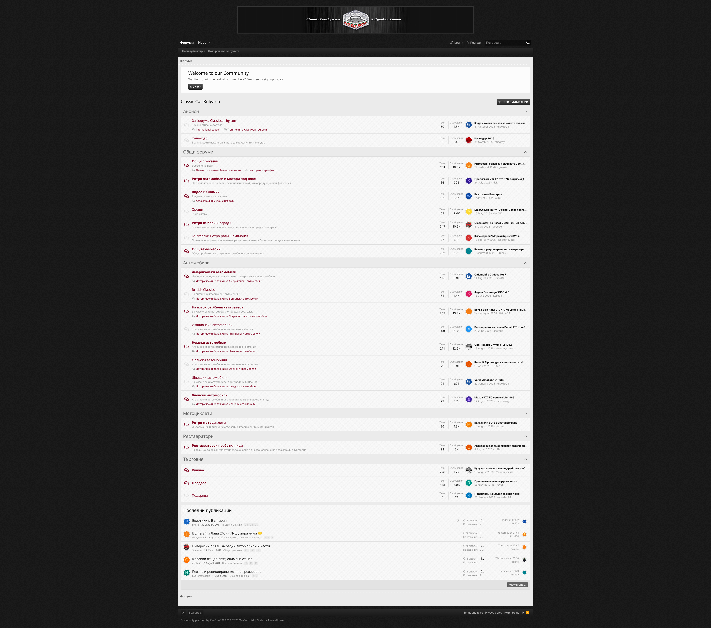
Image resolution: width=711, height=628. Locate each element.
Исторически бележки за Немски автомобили (225, 351)
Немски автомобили (209, 342)
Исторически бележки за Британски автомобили (227, 298)
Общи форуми (198, 152)
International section (208, 129)
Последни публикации (207, 510)
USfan (496, 366)
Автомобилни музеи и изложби (215, 200)
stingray (500, 141)
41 (256, 563)
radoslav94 (504, 497)
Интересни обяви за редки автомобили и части (505, 163)
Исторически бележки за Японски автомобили (225, 403)
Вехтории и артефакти (263, 170)
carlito (515, 561)
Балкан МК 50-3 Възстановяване (495, 422)
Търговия (193, 459)
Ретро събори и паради (211, 223)
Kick (495, 182)
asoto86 (498, 330)
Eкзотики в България (488, 194)
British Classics (203, 290)
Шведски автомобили (210, 378)
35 (256, 524)
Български (195, 612)
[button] (209, 42)
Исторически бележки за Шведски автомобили (226, 386)
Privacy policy (493, 612)
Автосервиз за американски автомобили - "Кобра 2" (508, 445)
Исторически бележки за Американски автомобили (229, 281)
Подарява (200, 495)
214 (258, 550)
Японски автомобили (210, 395)
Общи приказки (205, 161)
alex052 (497, 213)
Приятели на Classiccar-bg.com (247, 129)
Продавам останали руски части (495, 481)
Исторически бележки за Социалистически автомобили (231, 316)
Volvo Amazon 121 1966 (489, 379)
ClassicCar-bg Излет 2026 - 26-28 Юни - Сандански (508, 222)
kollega (497, 295)
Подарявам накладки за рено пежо (497, 493)
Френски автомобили (209, 360)
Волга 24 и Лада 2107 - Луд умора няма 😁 (501, 309)
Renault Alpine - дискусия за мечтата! (498, 362)
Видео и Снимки (206, 192)
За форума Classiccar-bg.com (214, 121)
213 (252, 550)
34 (251, 524)
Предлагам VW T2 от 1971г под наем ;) (499, 179)
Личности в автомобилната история (218, 170)
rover (500, 484)
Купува (198, 470)
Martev (500, 426)
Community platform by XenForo (218, 620)
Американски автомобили (214, 272)
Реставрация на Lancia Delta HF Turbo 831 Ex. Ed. (505, 327)
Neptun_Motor (506, 239)
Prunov (502, 252)
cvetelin (196, 563)
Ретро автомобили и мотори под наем (224, 179)
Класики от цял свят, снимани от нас (222, 559)
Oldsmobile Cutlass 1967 (490, 274)
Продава (199, 483)
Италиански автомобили (212, 325)
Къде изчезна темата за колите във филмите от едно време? (514, 123)
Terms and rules (473, 612)
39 (246, 563)
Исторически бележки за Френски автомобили (226, 368)
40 (251, 563)
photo (195, 524)
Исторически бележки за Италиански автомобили (228, 333)
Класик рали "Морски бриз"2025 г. (497, 236)
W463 (498, 197)
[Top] (522, 613)
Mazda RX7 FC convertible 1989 (494, 397)
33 (246, 524)
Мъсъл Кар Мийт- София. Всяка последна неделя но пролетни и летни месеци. (525, 209)
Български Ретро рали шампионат (220, 236)
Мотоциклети (197, 413)
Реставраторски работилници (217, 445)
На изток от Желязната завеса (217, 307)
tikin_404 (504, 313)
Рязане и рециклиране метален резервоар (501, 249)
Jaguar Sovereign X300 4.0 (491, 292)
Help (507, 612)
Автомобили (196, 262)
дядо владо (503, 401)
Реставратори (198, 436)
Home (515, 612)
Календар (200, 138)
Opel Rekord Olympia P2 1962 (493, 344)
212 (246, 550)
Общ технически (206, 249)
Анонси (191, 111)
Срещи (197, 209)
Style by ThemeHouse (270, 620)
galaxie (503, 167)
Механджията (504, 348)
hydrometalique (201, 575)
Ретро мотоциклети (209, 423)
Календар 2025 (484, 138)
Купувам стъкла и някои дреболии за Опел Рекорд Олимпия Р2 (515, 468)
